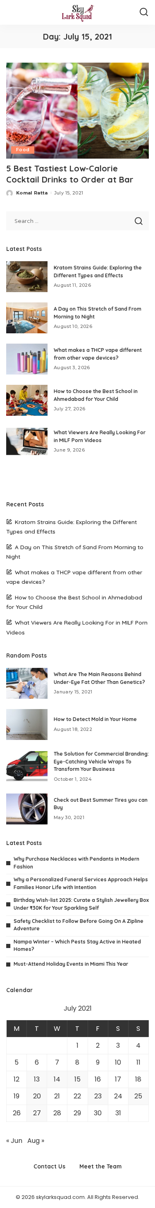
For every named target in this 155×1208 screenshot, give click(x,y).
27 (37, 1113)
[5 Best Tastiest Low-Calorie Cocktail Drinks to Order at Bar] (77, 111)
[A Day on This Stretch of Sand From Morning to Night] (27, 317)
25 (138, 1096)
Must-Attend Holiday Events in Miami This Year (71, 964)
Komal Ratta (32, 193)
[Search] (144, 12)
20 (37, 1096)
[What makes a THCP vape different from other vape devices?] (27, 359)
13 (37, 1079)
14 (57, 1079)
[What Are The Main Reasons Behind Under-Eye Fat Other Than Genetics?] (27, 683)
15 (77, 1079)
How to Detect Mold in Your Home (95, 719)
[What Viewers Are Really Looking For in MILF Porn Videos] (27, 441)
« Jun (14, 1140)
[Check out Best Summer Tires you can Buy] (27, 809)
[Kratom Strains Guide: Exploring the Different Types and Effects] (27, 276)
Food (22, 149)
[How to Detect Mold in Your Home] (27, 724)
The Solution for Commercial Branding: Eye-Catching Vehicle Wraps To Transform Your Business (101, 761)
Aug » (35, 1140)
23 (98, 1096)
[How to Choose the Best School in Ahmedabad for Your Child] (27, 400)
